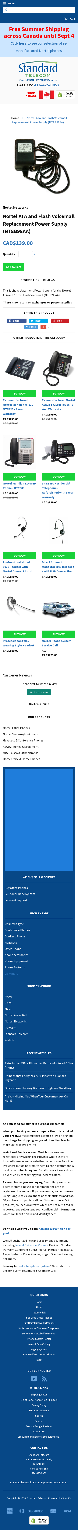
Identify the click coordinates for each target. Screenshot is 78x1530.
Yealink (9, 1040)
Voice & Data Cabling (39, 1344)
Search (39, 1415)
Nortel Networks (16, 1021)
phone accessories (16, 955)
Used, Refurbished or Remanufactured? (39, 1436)
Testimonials (39, 1312)
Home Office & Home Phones (21, 759)
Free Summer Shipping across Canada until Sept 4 (39, 32)
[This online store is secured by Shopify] (65, 98)
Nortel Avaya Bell (16, 1015)
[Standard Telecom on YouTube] (34, 1380)
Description (30, 280)
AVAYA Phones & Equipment (21, 746)
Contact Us (39, 1431)
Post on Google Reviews (39, 1426)
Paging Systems (39, 1349)
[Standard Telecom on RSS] (44, 1380)
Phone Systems (15, 967)
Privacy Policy (39, 1405)
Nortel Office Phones (16, 728)
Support (39, 1421)
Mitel (8, 1009)
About (39, 1307)
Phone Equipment (16, 961)
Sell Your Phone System (20, 894)
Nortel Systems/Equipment (21, 734)
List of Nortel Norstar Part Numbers (39, 1400)
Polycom (10, 1027)
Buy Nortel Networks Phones (39, 1323)
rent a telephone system (34, 1266)
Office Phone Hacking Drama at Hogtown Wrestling (38, 1088)
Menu (11, 3)
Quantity (9, 254)
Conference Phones (17, 930)
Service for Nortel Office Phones (39, 1333)
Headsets (11, 942)
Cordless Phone (15, 936)
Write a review (39, 692)
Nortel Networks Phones (31, 1245)
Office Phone (13, 949)
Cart (72, 19)
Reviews (49, 280)
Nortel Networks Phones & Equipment (39, 1328)
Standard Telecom (16, 1034)
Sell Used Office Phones (39, 1317)
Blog (39, 1359)
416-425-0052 (46, 84)
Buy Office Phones (16, 888)
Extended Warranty (39, 1410)
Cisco (8, 1003)
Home (15, 118)
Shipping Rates (39, 1394)
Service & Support (16, 900)
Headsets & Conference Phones (23, 740)
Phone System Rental (39, 1338)
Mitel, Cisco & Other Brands (20, 753)
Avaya (8, 996)
